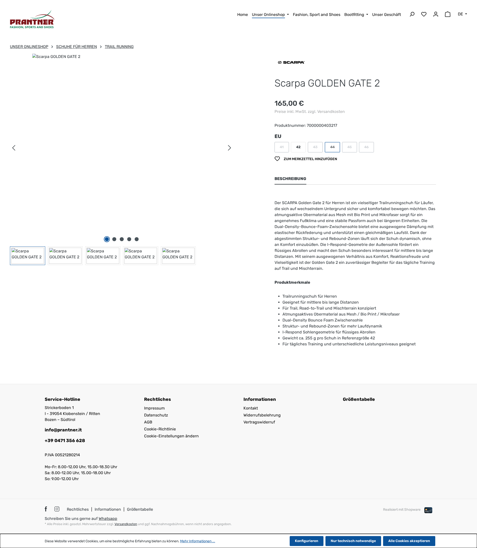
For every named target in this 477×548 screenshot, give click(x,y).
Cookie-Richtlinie (160, 429)
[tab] (290, 179)
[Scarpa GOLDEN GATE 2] (121, 143)
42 (298, 147)
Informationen (108, 509)
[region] (121, 159)
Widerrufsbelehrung (262, 415)
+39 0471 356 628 (65, 440)
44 (335, 148)
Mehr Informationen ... (197, 541)
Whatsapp (108, 518)
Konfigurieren (306, 541)
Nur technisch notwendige (353, 541)
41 (284, 148)
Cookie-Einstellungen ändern (171, 436)
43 (318, 148)
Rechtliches (78, 509)
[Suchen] (412, 15)
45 (352, 148)
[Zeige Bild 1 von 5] (107, 239)
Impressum (154, 408)
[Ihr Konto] (436, 15)
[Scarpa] (291, 62)
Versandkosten (126, 524)
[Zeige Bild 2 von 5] (114, 239)
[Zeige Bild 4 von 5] (129, 239)
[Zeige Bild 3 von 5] (122, 239)
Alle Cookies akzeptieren (409, 541)
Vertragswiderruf (259, 422)
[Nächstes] (229, 148)
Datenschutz (156, 415)
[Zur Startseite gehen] (32, 19)
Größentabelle (359, 399)
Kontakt (250, 408)
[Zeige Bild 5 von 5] (137, 239)
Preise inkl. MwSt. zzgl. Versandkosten (310, 111)
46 (369, 148)
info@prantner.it (63, 430)
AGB (148, 422)
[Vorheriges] (13, 148)
